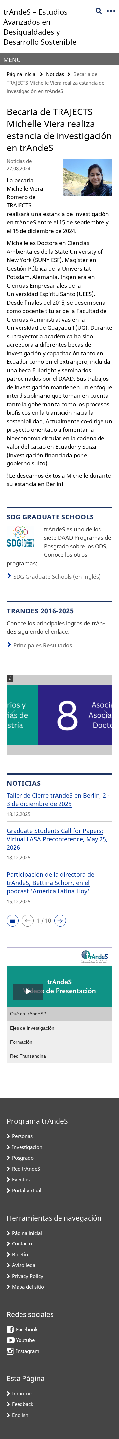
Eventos (21, 1179)
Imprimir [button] (22, 1393)
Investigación (27, 1147)
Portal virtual (26, 1190)
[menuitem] (59, 1014)
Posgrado (23, 1157)
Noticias (55, 74)
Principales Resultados (42, 645)
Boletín (20, 1254)
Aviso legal (24, 1265)
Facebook (27, 1329)
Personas (22, 1136)
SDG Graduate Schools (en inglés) (57, 576)
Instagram (27, 1351)
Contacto (22, 1243)
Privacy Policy (27, 1276)
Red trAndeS (26, 1168)
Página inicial (22, 74)
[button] (13, 920)
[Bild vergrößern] (20, 536)
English (20, 1415)
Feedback (22, 1404)
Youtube (25, 1340)
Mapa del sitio (28, 1286)
